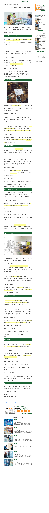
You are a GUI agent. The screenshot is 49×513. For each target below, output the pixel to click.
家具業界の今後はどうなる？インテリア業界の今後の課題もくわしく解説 (42, 19)
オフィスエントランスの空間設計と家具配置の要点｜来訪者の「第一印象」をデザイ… (42, 42)
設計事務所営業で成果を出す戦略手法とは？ (21, 444)
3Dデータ (37, 56)
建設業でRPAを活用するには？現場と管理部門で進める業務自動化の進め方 (22, 421)
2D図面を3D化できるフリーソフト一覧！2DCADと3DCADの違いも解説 (42, 16)
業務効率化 (16, 419)
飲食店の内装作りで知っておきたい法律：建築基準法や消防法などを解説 (42, 22)
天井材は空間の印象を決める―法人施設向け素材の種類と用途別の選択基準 (42, 45)
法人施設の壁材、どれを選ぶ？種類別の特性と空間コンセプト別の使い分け (42, 48)
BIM (39, 56)
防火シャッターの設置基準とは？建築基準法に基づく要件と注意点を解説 (42, 28)
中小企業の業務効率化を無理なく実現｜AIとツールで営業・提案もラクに (23, 453)
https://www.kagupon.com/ (10, 402)
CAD (42, 56)
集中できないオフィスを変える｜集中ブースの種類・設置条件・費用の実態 (42, 39)
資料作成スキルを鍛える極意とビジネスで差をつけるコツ (23, 437)
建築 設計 (37, 61)
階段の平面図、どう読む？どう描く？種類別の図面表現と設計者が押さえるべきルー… (42, 36)
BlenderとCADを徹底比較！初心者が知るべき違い (42, 24)
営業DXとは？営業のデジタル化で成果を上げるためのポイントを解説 (23, 429)
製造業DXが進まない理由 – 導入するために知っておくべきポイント (23, 461)
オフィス (44, 57)
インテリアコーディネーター (39, 57)
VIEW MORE (40, 51)
